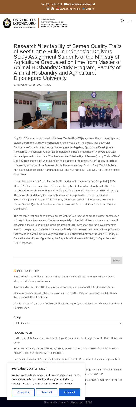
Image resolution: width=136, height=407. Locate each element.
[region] (46, 381)
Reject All (46, 392)
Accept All (69, 392)
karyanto (22, 84)
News (48, 84)
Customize (23, 392)
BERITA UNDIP (28, 271)
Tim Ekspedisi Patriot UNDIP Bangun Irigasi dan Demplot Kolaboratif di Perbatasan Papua (64, 287)
